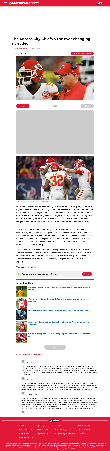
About (21, 425)
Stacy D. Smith (21, 48)
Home (18, 355)
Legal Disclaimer (44, 433)
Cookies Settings (26, 437)
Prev (23, 106)
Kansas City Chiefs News (32, 355)
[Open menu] (5, 3)
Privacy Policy (60, 429)
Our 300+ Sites (84, 425)
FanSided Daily (25, 429)
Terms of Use (84, 429)
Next (87, 106)
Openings (41, 425)
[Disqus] (59, 386)
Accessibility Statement (65, 433)
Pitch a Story (42, 429)
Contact (58, 425)
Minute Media (13, 443)
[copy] (29, 53)
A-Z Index (82, 433)
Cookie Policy (25, 433)
